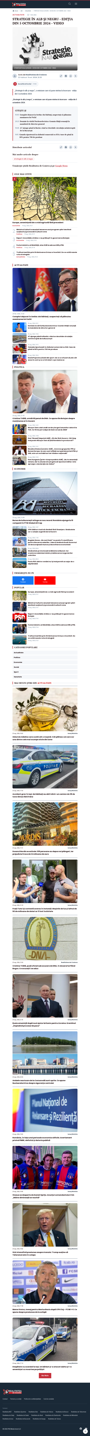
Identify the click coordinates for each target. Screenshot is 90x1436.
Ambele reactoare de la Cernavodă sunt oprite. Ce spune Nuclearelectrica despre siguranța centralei (39, 1081)
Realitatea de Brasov (62, 1412)
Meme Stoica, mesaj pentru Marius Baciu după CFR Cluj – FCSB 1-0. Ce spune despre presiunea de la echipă (45, 1310)
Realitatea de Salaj (8, 1415)
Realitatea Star (33, 1412)
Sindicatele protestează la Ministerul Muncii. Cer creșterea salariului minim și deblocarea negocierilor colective (50, 553)
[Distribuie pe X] (75, 76)
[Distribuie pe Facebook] (66, 76)
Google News (61, 165)
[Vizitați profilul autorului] (15, 76)
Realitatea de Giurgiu (39, 1419)
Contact (5, 1399)
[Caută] (69, 4)
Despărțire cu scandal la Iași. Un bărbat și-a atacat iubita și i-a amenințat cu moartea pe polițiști (42, 1368)
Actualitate (28, 11)
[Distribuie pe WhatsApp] (71, 76)
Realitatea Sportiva (20, 1412)
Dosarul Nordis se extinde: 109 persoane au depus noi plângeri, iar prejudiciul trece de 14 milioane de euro (43, 852)
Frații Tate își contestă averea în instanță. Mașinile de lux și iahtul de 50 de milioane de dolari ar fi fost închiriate (45, 910)
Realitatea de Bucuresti (23, 1419)
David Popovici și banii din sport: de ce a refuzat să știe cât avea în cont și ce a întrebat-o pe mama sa (52, 359)
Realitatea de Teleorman (78, 1412)
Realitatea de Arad (37, 1415)
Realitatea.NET (7, 1412)
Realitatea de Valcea (46, 1412)
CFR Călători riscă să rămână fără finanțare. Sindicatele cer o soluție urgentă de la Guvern (51, 530)
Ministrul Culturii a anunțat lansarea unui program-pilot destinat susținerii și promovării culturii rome (43, 230)
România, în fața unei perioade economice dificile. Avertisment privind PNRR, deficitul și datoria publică (42, 1139)
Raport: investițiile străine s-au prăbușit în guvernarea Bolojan (42, 238)
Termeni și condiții (15, 1399)
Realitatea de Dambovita (53, 1415)
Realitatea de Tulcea (54, 1419)
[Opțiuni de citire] (85, 1431)
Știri (22, 11)
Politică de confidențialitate (32, 1399)
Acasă (16, 11)
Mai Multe (45, 1376)
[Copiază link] (61, 76)
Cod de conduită (49, 1399)
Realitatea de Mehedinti (70, 1415)
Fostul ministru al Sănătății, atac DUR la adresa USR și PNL (40, 245)
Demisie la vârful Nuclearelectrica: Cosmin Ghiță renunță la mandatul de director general (45, 122)
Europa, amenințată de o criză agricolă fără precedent (38, 222)
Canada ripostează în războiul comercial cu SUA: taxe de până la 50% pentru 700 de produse (46, 135)
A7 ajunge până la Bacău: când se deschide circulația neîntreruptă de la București (47, 129)
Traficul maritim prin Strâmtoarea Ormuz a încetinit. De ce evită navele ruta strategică (51, 637)
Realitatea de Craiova (36, 74)
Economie (16, 226)
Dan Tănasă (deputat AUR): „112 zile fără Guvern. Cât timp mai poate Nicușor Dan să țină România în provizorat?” (52, 439)
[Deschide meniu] (76, 4)
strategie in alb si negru (23, 159)
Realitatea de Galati (23, 1415)
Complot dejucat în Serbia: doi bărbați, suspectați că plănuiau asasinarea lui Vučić (45, 116)
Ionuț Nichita (72, 733)
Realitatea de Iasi (8, 1419)
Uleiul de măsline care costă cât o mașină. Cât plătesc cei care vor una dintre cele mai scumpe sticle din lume (43, 738)
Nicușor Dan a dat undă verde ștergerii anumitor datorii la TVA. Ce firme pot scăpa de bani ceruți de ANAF (52, 428)
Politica (19, 234)
